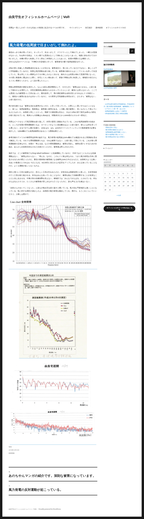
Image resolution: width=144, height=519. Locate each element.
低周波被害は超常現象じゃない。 (116, 132)
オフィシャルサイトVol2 (116, 28)
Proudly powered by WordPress (50, 509)
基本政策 (99, 28)
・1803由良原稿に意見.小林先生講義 (116, 113)
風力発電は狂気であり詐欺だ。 (116, 137)
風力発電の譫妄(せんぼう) (114, 130)
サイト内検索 (108, 47)
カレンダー (108, 160)
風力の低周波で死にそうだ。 (115, 134)
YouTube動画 (108, 69)
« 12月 (119, 195)
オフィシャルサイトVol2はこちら (120, 209)
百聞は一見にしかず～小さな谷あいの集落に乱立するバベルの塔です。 (37, 28)
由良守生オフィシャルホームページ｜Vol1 (39, 17)
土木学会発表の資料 (110, 88)
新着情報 (12, 453)
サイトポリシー (75, 28)
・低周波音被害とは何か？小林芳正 (115, 111)
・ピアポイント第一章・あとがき (115, 109)
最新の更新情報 (110, 125)
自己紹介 (88, 28)
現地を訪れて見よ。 (112, 127)
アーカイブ (108, 148)
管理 (10, 447)
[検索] (132, 51)
